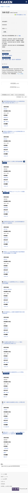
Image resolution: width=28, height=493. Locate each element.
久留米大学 (6, 125)
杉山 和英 (5, 349)
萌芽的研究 (6, 207)
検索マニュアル (4, 476)
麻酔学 (10, 55)
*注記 (25, 14)
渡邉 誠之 (5, 108)
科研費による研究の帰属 (6, 486)
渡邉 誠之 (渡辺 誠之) (8, 289)
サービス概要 (4, 474)
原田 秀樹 (5, 319)
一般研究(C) (6, 418)
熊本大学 (5, 396)
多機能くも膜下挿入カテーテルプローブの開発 (14, 191)
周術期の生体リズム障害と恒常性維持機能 (13, 161)
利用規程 (3, 483)
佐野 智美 (5, 229)
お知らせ (3, 481)
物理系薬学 (18, 59)
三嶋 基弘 (5, 409)
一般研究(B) (6, 448)
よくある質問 (4, 479)
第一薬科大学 (6, 426)
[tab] (14, 83)
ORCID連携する (19, 14)
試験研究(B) (6, 388)
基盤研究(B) (6, 177)
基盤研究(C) (6, 117)
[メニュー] (26, 2)
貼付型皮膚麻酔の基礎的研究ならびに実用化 (13, 372)
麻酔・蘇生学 (5, 55)
